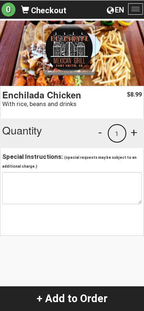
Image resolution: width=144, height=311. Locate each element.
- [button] (100, 132)
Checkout (47, 10)
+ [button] (134, 132)
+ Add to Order (72, 298)
